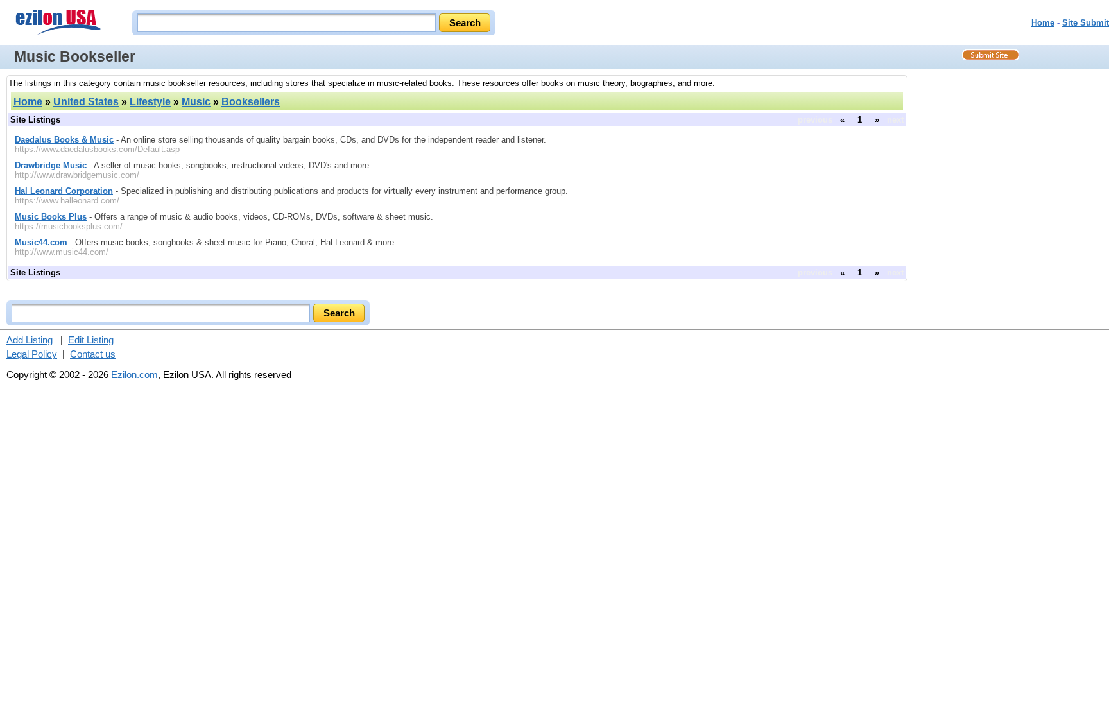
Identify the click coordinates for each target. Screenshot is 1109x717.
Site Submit (1085, 23)
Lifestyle (150, 101)
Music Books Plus (51, 216)
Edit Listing (91, 339)
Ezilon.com (134, 374)
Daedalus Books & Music (64, 139)
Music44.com (41, 242)
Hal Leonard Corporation (64, 191)
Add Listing (29, 339)
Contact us (93, 354)
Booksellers (250, 101)
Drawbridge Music (51, 165)
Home (1042, 23)
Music (196, 101)
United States (86, 101)
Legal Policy (31, 354)
